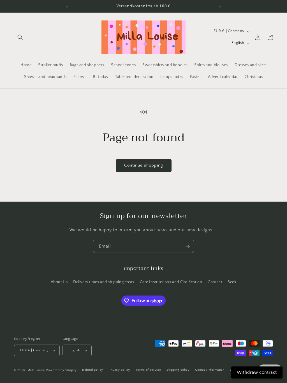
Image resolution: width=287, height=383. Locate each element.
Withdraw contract (257, 372)
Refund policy (92, 370)
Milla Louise (36, 370)
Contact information (209, 370)
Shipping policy (178, 370)
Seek (232, 282)
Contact (215, 282)
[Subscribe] (187, 246)
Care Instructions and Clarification (171, 282)
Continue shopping (143, 165)
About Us (59, 282)
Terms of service (148, 370)
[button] (20, 37)
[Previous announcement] (67, 6)
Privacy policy (119, 370)
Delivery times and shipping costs (103, 282)
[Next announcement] (220, 6)
